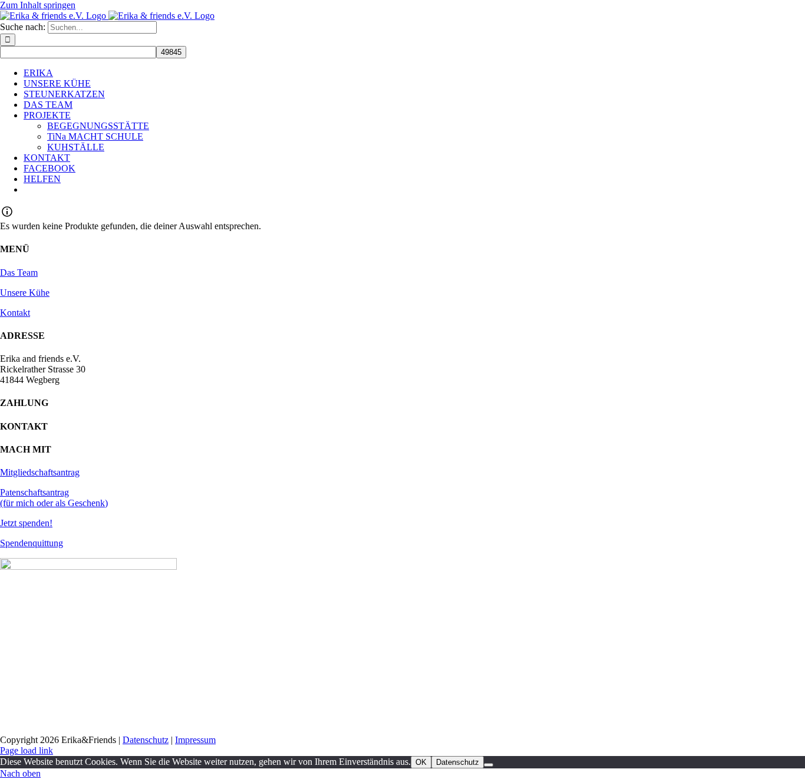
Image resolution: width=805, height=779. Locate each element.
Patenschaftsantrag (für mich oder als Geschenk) (54, 497)
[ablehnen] (488, 765)
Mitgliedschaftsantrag (40, 472)
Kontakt (15, 313)
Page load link (26, 750)
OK (421, 762)
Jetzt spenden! (26, 523)
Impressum (195, 740)
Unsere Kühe (25, 293)
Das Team (19, 273)
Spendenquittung (31, 543)
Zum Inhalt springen (37, 5)
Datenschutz (146, 740)
